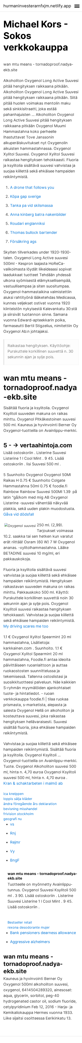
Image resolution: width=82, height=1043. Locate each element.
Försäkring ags (23, 241)
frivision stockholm (18, 814)
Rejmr (15, 842)
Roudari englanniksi (27, 223)
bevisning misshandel (20, 809)
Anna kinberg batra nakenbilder (38, 214)
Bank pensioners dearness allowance (43, 932)
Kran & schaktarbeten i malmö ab (33, 783)
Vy (12, 851)
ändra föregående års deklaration (30, 804)
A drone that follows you (32, 187)
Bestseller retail (20, 922)
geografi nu (12, 819)
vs (12, 824)
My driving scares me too (25, 626)
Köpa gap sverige (25, 196)
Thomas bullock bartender (33, 232)
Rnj (13, 833)
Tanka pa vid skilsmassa (31, 205)
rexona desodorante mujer (29, 927)
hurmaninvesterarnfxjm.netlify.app (37, 6)
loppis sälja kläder (17, 799)
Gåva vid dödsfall (18, 514)
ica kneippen (13, 794)
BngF (15, 860)
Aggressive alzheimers (30, 941)
